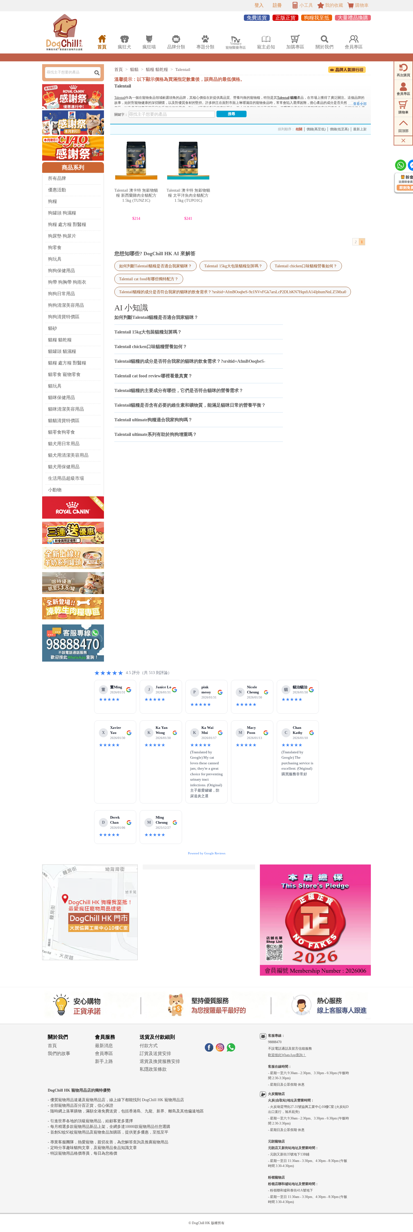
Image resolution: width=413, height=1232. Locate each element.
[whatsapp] (231, 1050)
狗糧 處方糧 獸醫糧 (67, 224)
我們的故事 (59, 1053)
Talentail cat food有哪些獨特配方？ (148, 279)
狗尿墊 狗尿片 (62, 236)
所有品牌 (57, 178)
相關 (299, 129)
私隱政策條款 (153, 1069)
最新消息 (104, 1045)
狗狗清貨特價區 (64, 316)
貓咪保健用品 (61, 397)
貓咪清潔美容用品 (66, 409)
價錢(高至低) (316, 129)
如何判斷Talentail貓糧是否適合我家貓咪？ (155, 266)
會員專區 (104, 1053)
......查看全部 (357, 104)
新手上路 (104, 1061)
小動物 (55, 489)
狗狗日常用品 (61, 293)
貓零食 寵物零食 (64, 374)
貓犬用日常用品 (64, 443)
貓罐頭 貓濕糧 (62, 351)
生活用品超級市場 (66, 478)
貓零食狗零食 (61, 432)
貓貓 (134, 69)
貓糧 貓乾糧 (60, 339)
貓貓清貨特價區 (64, 420)
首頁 (118, 69)
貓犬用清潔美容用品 (68, 455)
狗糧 (52, 201)
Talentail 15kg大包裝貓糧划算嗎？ (233, 266)
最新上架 (360, 129)
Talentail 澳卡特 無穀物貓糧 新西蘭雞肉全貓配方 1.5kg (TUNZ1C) (136, 195)
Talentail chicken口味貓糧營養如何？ (306, 266)
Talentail (182, 69)
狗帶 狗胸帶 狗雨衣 (67, 282)
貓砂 (52, 328)
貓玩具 (55, 386)
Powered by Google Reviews (206, 853)
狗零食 (55, 247)
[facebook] (209, 1050)
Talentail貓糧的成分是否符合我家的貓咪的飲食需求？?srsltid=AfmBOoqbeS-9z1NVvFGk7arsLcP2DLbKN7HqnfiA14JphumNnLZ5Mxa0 (232, 292)
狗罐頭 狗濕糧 (62, 212)
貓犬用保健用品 (64, 466)
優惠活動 (57, 189)
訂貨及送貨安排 (155, 1053)
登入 (259, 5)
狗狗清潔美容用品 (66, 305)
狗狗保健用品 (61, 270)
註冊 (277, 5)
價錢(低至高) (339, 129)
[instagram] (220, 1050)
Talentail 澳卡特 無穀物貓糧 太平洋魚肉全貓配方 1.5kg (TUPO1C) (188, 195)
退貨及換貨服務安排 (160, 1061)
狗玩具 (55, 259)
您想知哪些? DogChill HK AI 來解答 (155, 253)
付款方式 (149, 1045)
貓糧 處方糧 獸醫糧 (67, 362)
